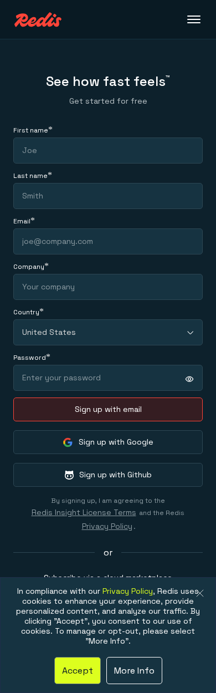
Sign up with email (108, 409)
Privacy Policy (107, 526)
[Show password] (189, 379)
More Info (134, 670)
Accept (77, 670)
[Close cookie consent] (200, 593)
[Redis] (38, 19)
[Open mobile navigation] (195, 19)
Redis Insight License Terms (84, 512)
